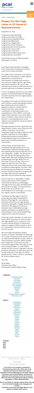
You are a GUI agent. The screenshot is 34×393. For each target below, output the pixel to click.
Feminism (17, 278)
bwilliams (17, 326)
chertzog (17, 328)
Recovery (17, 289)
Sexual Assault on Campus (17, 294)
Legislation (17, 282)
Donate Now (30, 14)
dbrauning (17, 314)
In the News (17, 280)
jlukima (17, 319)
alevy (17, 333)
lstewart (17, 322)
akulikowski (17, 304)
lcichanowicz (17, 312)
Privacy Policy (17, 361)
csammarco (17, 310)
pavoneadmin (17, 302)
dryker (17, 321)
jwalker (17, 324)
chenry (17, 336)
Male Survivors (17, 283)
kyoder (17, 309)
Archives (6, 341)
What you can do (17, 295)
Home (3, 17)
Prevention (17, 287)
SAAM (17, 290)
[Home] (7, 12)
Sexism (17, 292)
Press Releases (17, 285)
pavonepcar (17, 307)
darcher (17, 334)
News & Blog (10, 17)
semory (17, 331)
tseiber (17, 316)
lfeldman (17, 305)
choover (17, 317)
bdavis (17, 329)
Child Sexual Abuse (17, 277)
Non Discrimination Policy (17, 364)
